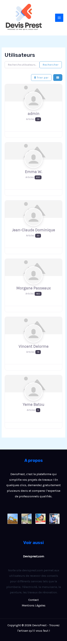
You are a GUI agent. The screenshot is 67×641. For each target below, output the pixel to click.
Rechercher (51, 64)
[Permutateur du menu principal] (59, 18)
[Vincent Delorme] (33, 340)
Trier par (42, 77)
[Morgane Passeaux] (33, 282)
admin (33, 113)
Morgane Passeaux (33, 288)
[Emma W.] (33, 166)
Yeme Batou (33, 404)
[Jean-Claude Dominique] (33, 224)
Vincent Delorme (34, 346)
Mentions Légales (33, 605)
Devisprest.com (33, 556)
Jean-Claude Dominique (33, 230)
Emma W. (33, 171)
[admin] (33, 108)
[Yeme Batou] (33, 399)
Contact (33, 600)
